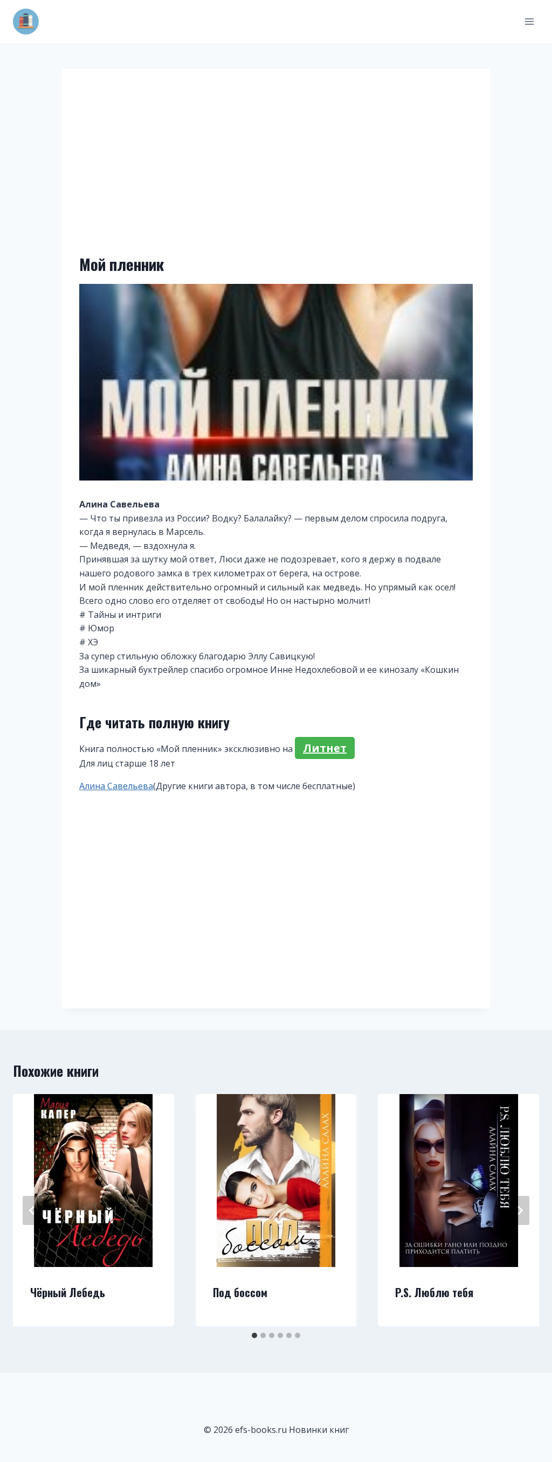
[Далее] (519, 1210)
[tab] (254, 1335)
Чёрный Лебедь (67, 1292)
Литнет (325, 748)
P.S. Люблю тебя (434, 1292)
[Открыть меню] (529, 21)
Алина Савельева (116, 786)
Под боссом (240, 1292)
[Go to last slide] (32, 1210)
